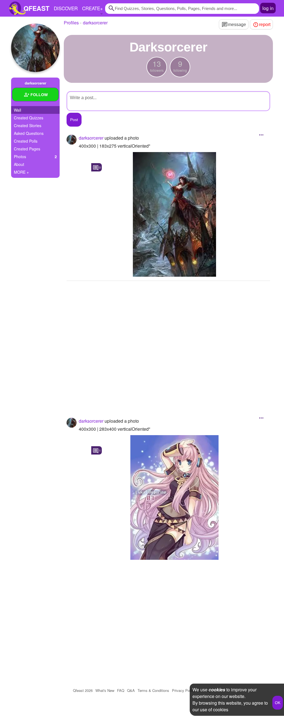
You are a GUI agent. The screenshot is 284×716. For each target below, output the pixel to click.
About (19, 164)
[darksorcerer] (35, 48)
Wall (17, 110)
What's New (104, 690)
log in (267, 7)
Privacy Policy (183, 690)
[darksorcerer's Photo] (174, 214)
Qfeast (83, 690)
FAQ (120, 690)
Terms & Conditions (153, 690)
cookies (217, 689)
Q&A (131, 690)
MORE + (21, 172)
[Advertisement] (168, 341)
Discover (66, 8)
